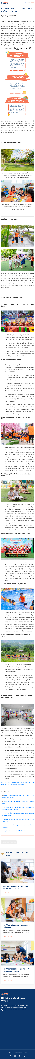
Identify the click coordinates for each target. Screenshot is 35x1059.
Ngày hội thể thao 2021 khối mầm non (16, 831)
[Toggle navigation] (32, 2)
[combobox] (27, 2)
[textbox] (27, 2)
